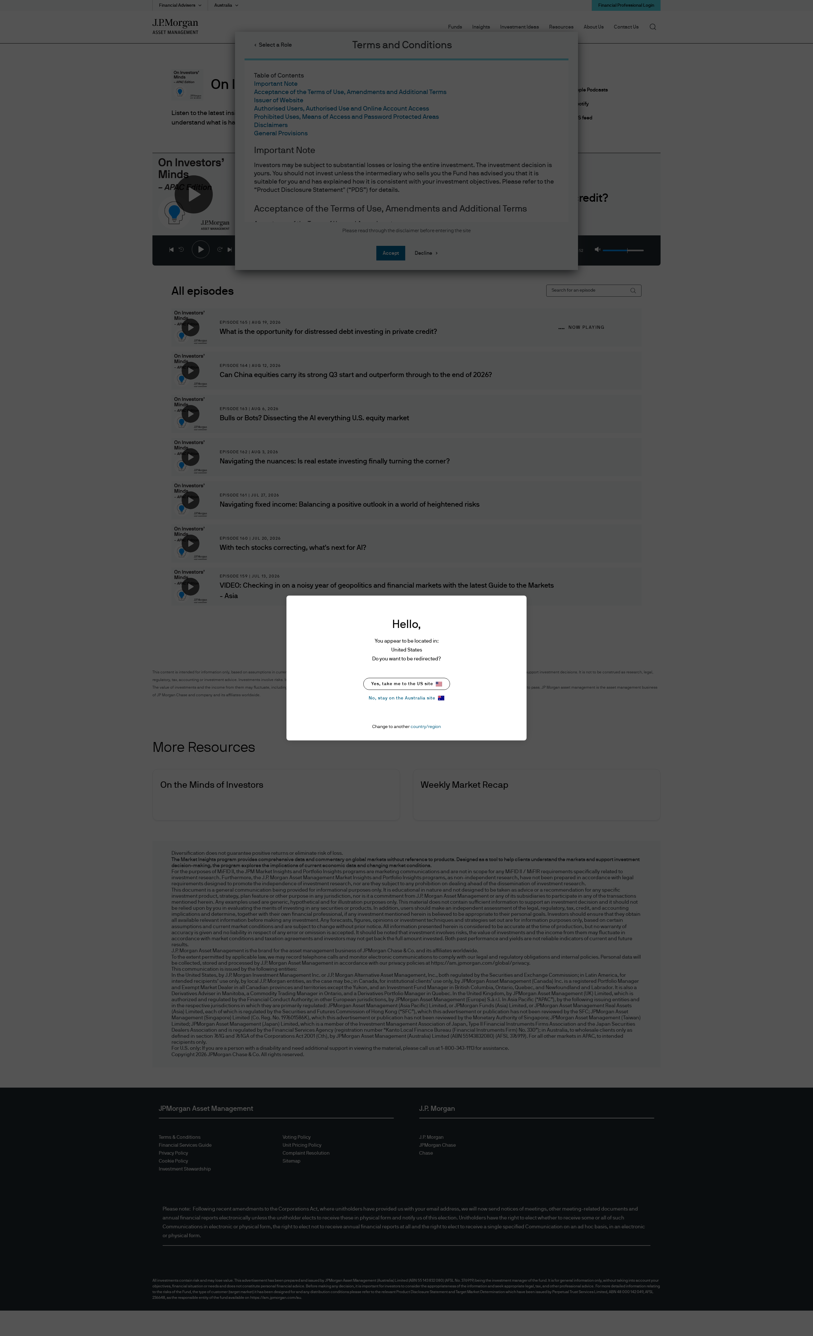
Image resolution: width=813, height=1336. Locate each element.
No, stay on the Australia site (402, 698)
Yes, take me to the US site (402, 684)
